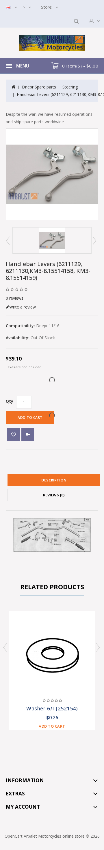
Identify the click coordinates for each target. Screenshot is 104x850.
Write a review (22, 307)
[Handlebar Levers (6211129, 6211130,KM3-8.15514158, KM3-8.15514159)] (52, 174)
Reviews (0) (53, 495)
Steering (70, 87)
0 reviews (14, 298)
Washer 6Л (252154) (52, 708)
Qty (9, 401)
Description (53, 480)
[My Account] (98, 20)
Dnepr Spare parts (39, 87)
